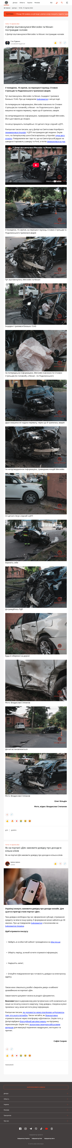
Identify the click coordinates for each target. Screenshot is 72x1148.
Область (22, 3)
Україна (29, 3)
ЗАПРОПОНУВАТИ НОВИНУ (36, 1087)
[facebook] (20, 1129)
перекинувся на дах (56, 141)
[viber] (36, 1129)
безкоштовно (51, 1015)
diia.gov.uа (55, 942)
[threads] (52, 1129)
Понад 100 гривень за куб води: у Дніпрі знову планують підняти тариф (43, 14)
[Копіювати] (65, 43)
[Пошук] (62, 3)
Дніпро (15, 3)
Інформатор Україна (14, 926)
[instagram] (25, 1129)
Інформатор (42, 99)
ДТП (6, 830)
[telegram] (31, 1129)
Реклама (37, 3)
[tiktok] (41, 1129)
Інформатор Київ (37, 1138)
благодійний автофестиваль (33, 1021)
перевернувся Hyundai (15, 132)
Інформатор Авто (49, 1138)
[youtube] (46, 1129)
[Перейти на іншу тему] (57, 3)
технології (9, 1065)
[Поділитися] (60, 43)
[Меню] (67, 3)
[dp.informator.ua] (6, 2)
